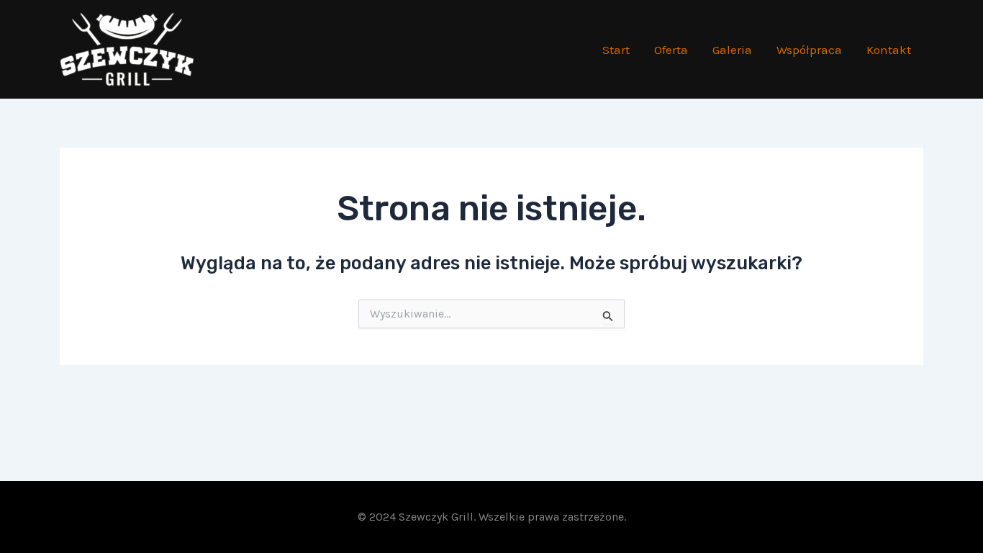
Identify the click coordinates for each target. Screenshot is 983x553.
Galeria (732, 49)
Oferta (671, 49)
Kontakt (888, 49)
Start (616, 49)
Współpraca (809, 49)
